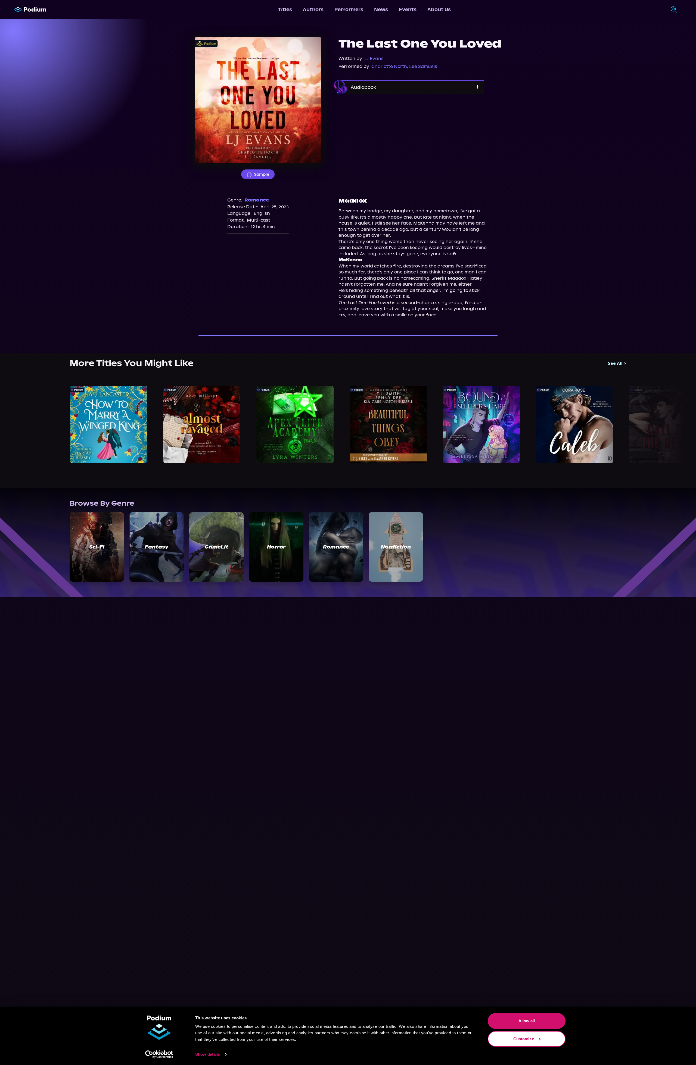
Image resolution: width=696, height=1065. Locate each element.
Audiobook (363, 87)
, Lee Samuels (422, 66)
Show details (207, 1054)
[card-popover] (108, 424)
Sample (261, 174)
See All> (617, 363)
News (381, 9)
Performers (348, 9)
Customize (523, 1038)
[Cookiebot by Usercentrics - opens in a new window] (159, 1054)
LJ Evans (374, 58)
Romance (256, 200)
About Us (439, 9)
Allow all (526, 1021)
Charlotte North (389, 66)
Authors (313, 9)
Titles (285, 9)
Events (408, 9)
